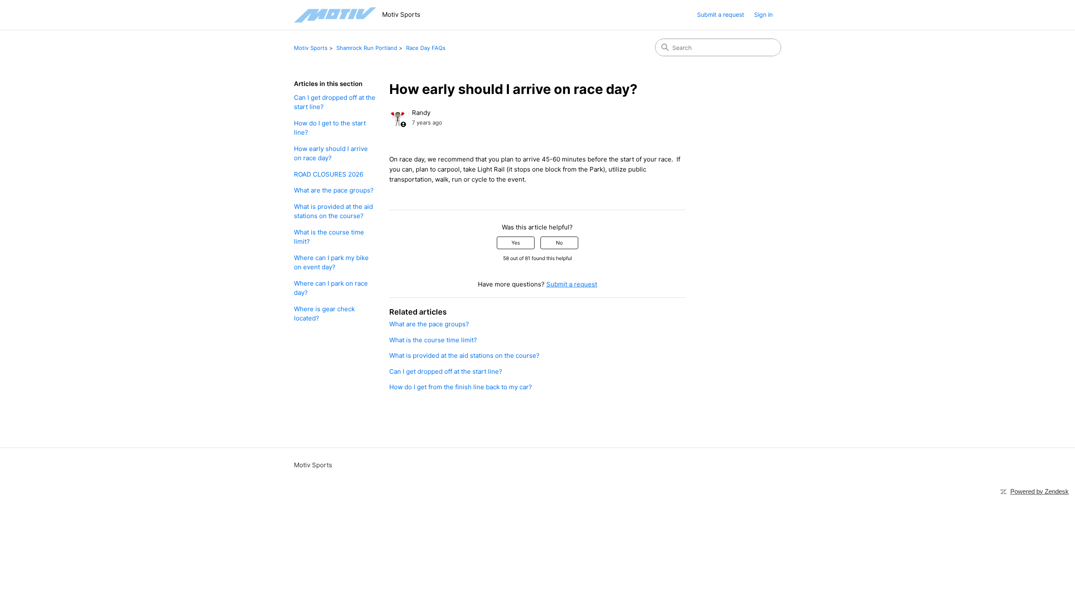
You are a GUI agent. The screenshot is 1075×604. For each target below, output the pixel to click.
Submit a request (720, 14)
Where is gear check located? (324, 314)
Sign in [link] (763, 14)
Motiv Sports (311, 47)
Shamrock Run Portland (366, 47)
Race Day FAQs (426, 47)
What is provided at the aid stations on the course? (333, 211)
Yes (515, 243)
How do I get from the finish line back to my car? (460, 387)
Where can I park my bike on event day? (331, 262)
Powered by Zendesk (1039, 491)
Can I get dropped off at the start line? (334, 102)
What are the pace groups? (334, 190)
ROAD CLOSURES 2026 (328, 174)
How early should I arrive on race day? (331, 153)
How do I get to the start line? (330, 128)
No (559, 243)
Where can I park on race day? (331, 288)
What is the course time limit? (329, 237)
